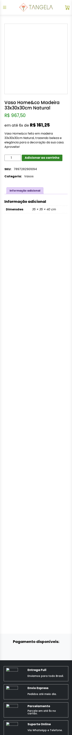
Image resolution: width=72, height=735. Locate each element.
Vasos (29, 176)
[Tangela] (36, 7)
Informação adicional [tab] (25, 190)
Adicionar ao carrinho (42, 158)
